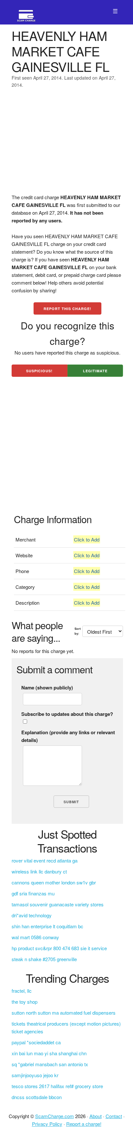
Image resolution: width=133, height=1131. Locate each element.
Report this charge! (67, 308)
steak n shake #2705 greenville (44, 959)
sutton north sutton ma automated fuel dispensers (64, 1012)
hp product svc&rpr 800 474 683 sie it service (59, 948)
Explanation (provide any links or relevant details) (68, 736)
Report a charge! (83, 1123)
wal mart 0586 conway (35, 937)
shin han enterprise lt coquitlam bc (47, 926)
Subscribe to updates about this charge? (67, 713)
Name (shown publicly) (47, 687)
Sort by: (78, 631)
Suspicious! (39, 370)
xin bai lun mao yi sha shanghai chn (49, 1053)
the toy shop (24, 1001)
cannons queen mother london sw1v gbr (54, 882)
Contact (114, 1116)
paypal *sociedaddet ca (36, 1042)
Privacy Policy (47, 1123)
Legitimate (95, 370)
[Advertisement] (66, 145)
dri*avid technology (32, 915)
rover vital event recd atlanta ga (44, 860)
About (95, 1116)
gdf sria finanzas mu (33, 893)
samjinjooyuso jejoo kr (35, 1075)
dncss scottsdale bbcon (37, 1097)
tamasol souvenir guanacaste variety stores (58, 904)
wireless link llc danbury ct (39, 871)
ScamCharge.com (54, 1116)
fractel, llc (22, 990)
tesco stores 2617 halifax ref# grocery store (57, 1086)
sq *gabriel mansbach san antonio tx (50, 1064)
